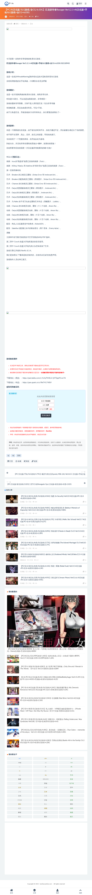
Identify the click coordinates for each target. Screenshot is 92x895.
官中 (71, 787)
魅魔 (71, 812)
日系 (45, 796)
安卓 (45, 787)
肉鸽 (71, 808)
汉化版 (19, 800)
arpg (19, 762)
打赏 (11, 461)
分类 (34, 893)
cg (8, 455)
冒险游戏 (46, 779)
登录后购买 (46, 415)
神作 (71, 804)
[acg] (6, 16)
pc (71, 771)
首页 (17, 23)
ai (71, 758)
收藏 (19, 461)
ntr (45, 771)
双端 (45, 783)
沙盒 (45, 800)
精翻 (45, 808)
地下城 (71, 783)
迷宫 (45, 812)
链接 (35, 461)
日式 (19, 796)
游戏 (18, 455)
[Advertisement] (46, 848)
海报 (27, 461)
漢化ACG (12, 16)
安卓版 (22, 502)
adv (45, 758)
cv (19, 766)
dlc (71, 766)
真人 (45, 804)
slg (13, 455)
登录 (80, 3)
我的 (57, 893)
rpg (20, 775)
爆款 (19, 804)
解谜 (19, 812)
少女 (19, 791)
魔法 (45, 816)
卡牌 (19, 783)
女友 (19, 787)
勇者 (71, 779)
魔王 (71, 816)
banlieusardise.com (46, 884)
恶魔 (71, 791)
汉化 (71, 796)
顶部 (80, 893)
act (20, 758)
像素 (19, 779)
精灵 (19, 808)
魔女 (19, 816)
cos (71, 762)
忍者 (45, 791)
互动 (71, 775)
